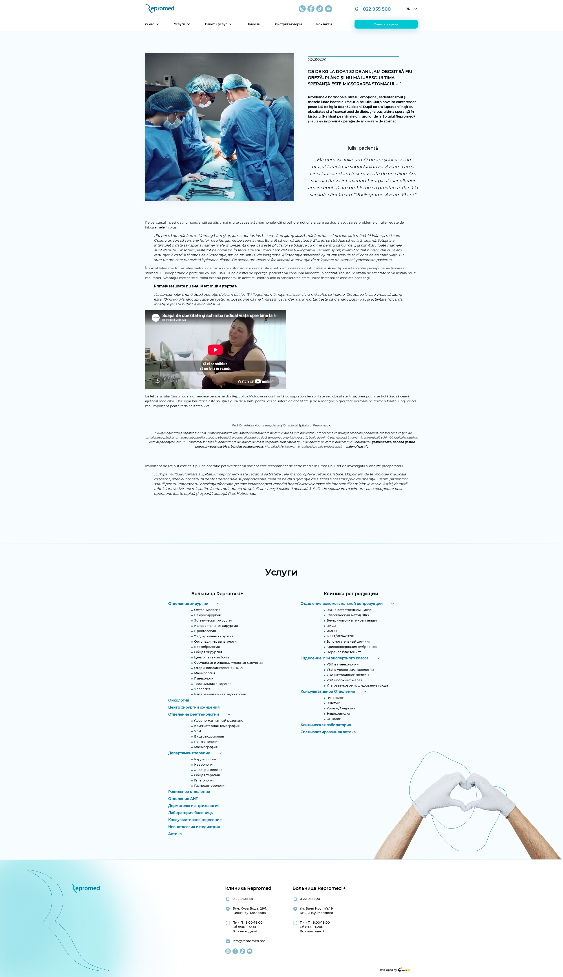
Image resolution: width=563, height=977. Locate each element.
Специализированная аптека (328, 732)
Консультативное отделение (195, 820)
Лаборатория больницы (191, 813)
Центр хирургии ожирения (194, 707)
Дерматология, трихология (193, 806)
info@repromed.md (248, 941)
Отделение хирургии (188, 604)
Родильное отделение (189, 792)
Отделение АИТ (183, 799)
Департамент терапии (189, 753)
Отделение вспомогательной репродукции (342, 604)
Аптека (175, 834)
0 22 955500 (310, 899)
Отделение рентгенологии (193, 714)
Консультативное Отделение (328, 691)
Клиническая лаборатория (326, 725)
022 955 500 (377, 9)
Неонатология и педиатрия (194, 827)
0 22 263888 (242, 899)
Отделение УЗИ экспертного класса (334, 658)
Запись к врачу (386, 24)
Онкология (178, 700)
